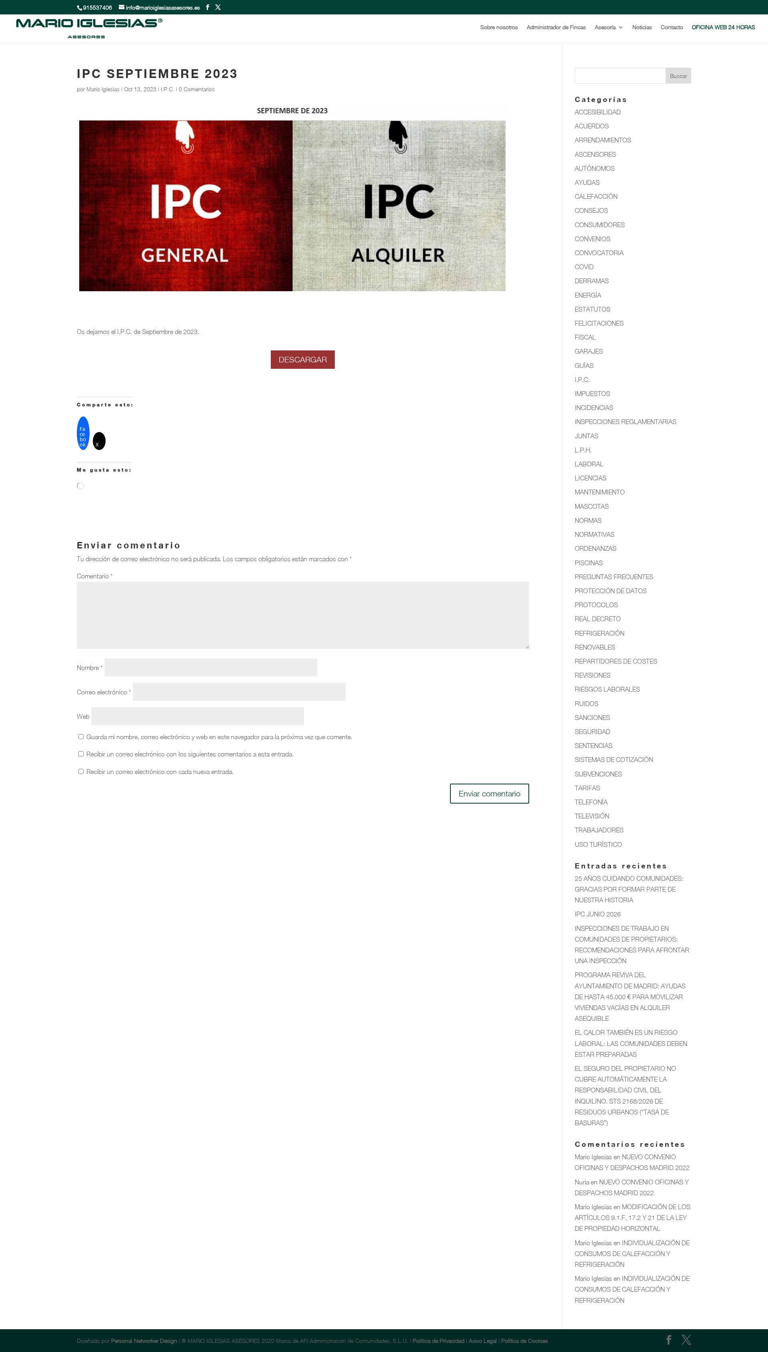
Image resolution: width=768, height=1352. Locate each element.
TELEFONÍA (591, 802)
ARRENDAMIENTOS (603, 140)
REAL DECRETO (598, 618)
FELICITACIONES (599, 323)
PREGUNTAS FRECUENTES (614, 576)
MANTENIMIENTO (600, 492)
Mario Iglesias (103, 89)
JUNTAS (586, 436)
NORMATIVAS (594, 534)
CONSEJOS (591, 210)
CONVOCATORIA (599, 252)
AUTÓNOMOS (595, 168)
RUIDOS (586, 703)
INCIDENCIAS (594, 407)
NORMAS (588, 520)
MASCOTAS (592, 506)
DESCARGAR (303, 359)
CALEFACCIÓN (596, 196)
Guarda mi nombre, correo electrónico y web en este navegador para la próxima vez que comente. (219, 736)
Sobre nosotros (499, 27)
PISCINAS (589, 562)
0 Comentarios (197, 89)
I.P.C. (167, 89)
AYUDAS (587, 182)
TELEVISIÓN (592, 816)
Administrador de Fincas (556, 27)
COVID (584, 266)
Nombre (90, 667)
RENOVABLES (595, 647)
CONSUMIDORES (600, 224)
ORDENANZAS (595, 548)
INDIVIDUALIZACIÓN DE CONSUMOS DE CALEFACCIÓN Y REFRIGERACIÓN (632, 1253)
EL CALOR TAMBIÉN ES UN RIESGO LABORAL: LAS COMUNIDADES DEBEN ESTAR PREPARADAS (631, 1043)
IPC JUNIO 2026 (598, 914)
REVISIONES (592, 675)
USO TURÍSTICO (598, 844)
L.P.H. (583, 450)
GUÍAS (584, 365)
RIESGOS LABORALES (607, 689)
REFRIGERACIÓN (599, 633)
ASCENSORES (595, 154)
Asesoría (605, 27)
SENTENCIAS (593, 745)
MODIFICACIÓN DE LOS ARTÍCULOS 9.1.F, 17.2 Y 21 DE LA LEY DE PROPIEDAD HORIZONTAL (632, 1217)
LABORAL (589, 464)
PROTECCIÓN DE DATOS (611, 590)
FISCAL (585, 337)
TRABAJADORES (599, 830)
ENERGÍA (588, 295)
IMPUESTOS (592, 393)
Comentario (95, 576)
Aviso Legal (483, 1340)
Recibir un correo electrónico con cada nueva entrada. (160, 771)
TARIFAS (587, 788)
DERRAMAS (592, 280)
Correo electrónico (104, 692)
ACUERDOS (592, 126)
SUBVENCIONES (598, 774)
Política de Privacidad (439, 1340)
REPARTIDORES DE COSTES (616, 661)
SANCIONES (592, 717)
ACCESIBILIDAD (598, 112)
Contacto (672, 27)
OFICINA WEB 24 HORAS (723, 27)
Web (83, 716)
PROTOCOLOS (596, 604)
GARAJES (589, 351)
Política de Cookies (524, 1340)
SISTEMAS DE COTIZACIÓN (614, 759)
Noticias (642, 27)
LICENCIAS (590, 478)
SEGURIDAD (592, 731)
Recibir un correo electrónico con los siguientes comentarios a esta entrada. (190, 754)
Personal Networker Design (144, 1340)
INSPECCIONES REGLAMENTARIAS (625, 421)
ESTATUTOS (592, 309)
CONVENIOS (592, 238)
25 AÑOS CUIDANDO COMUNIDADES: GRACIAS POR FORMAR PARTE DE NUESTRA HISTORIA (629, 889)
